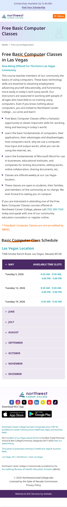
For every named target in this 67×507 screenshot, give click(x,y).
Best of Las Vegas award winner (24, 437)
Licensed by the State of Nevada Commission (34, 481)
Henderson (22, 456)
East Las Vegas (36, 456)
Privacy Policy (33, 485)
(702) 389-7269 (54, 209)
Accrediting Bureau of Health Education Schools (27, 469)
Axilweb (48, 493)
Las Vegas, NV (8, 456)
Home (5, 44)
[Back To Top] (7, 491)
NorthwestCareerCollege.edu (37, 477)
